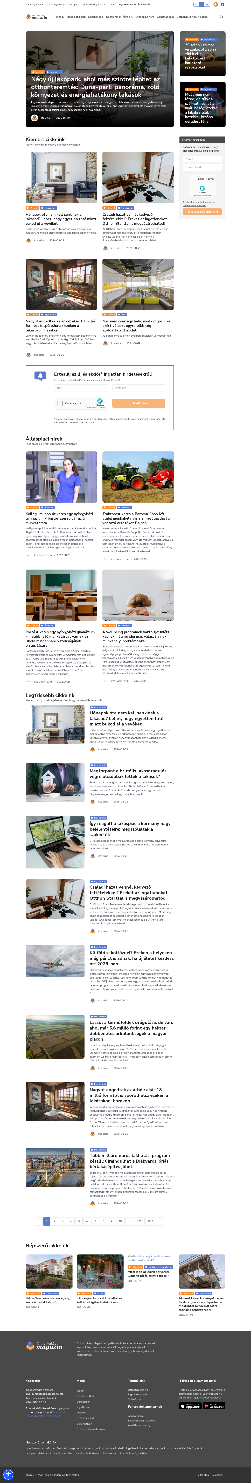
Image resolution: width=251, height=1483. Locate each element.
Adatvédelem (136, 1416)
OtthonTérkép (43, 1475)
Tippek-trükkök (76, 16)
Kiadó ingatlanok (56, 4)
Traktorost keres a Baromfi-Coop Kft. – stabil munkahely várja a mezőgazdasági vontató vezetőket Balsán (136, 518)
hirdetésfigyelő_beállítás (133, 1453)
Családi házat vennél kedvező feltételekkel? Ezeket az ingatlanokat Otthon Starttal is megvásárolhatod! (134, 219)
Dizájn (60, 16)
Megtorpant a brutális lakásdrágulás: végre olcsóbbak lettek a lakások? (129, 774)
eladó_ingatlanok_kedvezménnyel (138, 1448)
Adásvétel (204, 1267)
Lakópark (74, 4)
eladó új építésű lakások (188, 1448)
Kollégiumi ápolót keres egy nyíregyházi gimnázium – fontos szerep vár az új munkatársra (59, 518)
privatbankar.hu (35, 1448)
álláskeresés (110, 1453)
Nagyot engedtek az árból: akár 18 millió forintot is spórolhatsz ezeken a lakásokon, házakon (60, 326)
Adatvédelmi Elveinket (194, 205)
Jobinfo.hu (134, 1399)
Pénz (123, 314)
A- (196, 4)
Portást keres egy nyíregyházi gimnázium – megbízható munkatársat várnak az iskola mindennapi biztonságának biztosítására (60, 639)
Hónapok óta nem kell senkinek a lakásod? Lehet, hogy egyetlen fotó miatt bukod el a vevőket (61, 219)
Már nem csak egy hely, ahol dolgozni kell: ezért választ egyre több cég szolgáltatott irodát (138, 326)
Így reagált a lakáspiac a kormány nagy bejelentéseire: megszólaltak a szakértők (130, 829)
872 (139, 1221)
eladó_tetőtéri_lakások (109, 1267)
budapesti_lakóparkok (39, 1453)
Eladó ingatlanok (34, 4)
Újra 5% (128, 16)
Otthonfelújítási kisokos (192, 16)
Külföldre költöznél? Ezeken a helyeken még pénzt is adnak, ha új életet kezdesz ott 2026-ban (132, 958)
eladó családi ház (64, 1453)
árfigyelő (111, 1448)
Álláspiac (49, 507)
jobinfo (99, 1448)
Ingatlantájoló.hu (138, 1394)
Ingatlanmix (113, 16)
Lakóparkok (95, 16)
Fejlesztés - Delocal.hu (210, 1475)
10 (120, 1221)
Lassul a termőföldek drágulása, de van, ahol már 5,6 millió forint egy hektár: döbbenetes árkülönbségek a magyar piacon (131, 1030)
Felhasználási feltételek (142, 1420)
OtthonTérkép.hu (138, 1389)
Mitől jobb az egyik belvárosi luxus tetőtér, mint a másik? (97, 1274)
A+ (207, 4)
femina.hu (62, 1448)
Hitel (112, 4)
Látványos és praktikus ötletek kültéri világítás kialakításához (48, 1300)
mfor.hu (50, 1448)
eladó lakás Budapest (88, 1453)
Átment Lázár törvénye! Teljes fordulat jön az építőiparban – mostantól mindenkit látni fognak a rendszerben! (150, 1304)
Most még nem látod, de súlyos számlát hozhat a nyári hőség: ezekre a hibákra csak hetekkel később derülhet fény (201, 108)
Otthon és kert (144, 16)
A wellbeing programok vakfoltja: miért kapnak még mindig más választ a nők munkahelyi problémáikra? (135, 637)
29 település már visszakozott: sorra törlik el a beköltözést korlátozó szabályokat (200, 56)
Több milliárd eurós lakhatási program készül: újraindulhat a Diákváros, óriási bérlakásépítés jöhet (130, 1161)
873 (150, 1221)
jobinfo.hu (166, 1448)
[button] (221, 16)
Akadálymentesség (139, 1425)
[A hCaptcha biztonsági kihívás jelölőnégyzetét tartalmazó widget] (80, 403)
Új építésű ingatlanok (94, 4)
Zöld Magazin (165, 16)
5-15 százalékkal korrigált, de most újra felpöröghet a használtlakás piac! (200, 1276)
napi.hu (74, 1448)
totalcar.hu (87, 1448)
